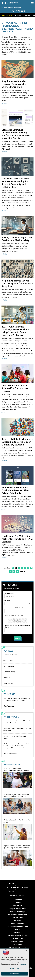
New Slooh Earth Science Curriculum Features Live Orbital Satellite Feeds (15, 490)
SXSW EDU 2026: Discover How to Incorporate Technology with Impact (16, 769)
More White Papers (10, 754)
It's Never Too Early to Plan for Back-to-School (16, 821)
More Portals (8, 683)
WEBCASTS (9, 694)
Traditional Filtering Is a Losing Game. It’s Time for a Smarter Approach (16, 699)
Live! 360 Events (17, 917)
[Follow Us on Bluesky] (13, 11)
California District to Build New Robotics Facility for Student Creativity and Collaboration (15, 182)
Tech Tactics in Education (17, 947)
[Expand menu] (32, 3)
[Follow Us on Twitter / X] (19, 11)
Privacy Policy (19, 615)
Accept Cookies (14, 973)
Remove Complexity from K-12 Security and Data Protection (17, 722)
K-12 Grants (27, 15)
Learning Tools (8, 666)
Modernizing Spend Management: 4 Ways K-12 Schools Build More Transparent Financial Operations (16, 746)
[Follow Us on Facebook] (16, 11)
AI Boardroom (17, 900)
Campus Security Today (17, 908)
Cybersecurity (8, 660)
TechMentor (17, 944)
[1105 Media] (17, 895)
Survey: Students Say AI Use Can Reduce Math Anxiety (16, 239)
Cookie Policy (22, 964)
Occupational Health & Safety (17, 926)
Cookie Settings (14, 968)
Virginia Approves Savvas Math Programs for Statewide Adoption (17, 283)
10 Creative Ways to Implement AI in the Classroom (17, 729)
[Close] (26, 951)
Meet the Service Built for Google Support (15, 737)
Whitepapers (11, 716)
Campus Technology (17, 911)
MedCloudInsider (17, 923)
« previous (6, 568)
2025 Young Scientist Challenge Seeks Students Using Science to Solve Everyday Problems (15, 331)
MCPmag (17, 920)
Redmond (17, 932)
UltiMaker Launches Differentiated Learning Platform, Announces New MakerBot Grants (15, 134)
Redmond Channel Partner (17, 935)
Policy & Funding (9, 672)
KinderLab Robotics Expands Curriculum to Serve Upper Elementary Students (16, 441)
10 (17, 571)
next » (22, 571)
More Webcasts (8, 706)
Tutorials (17, 15)
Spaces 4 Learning (17, 941)
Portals (8, 650)
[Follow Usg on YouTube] (22, 11)
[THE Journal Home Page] (9, 3)
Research (6, 677)
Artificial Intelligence (10, 655)
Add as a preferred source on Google (12, 7)
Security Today (17, 938)
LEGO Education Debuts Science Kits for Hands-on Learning (15, 388)
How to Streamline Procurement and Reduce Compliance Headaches (16, 795)
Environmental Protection (17, 914)
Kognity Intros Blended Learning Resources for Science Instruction (14, 84)
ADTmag (17, 902)
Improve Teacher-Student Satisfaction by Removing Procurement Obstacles (16, 847)
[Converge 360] (17, 887)
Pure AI (17, 929)
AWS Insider (17, 905)
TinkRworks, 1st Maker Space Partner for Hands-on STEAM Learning (17, 538)
